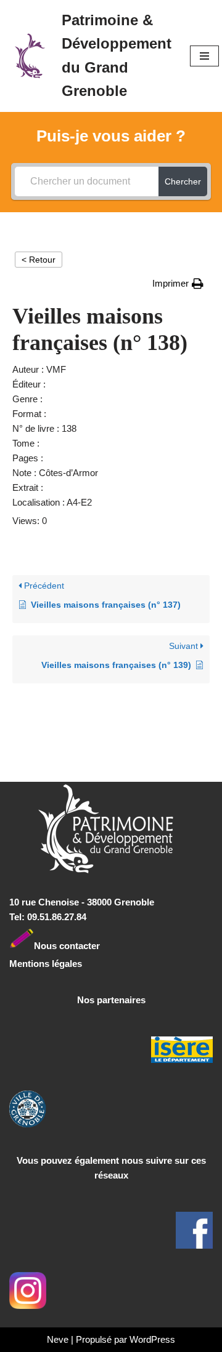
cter (91, 945)
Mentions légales (45, 963)
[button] (178, 283)
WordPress (152, 1339)
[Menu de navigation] (204, 56)
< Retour (39, 259)
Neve (57, 1339)
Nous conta (58, 945)
